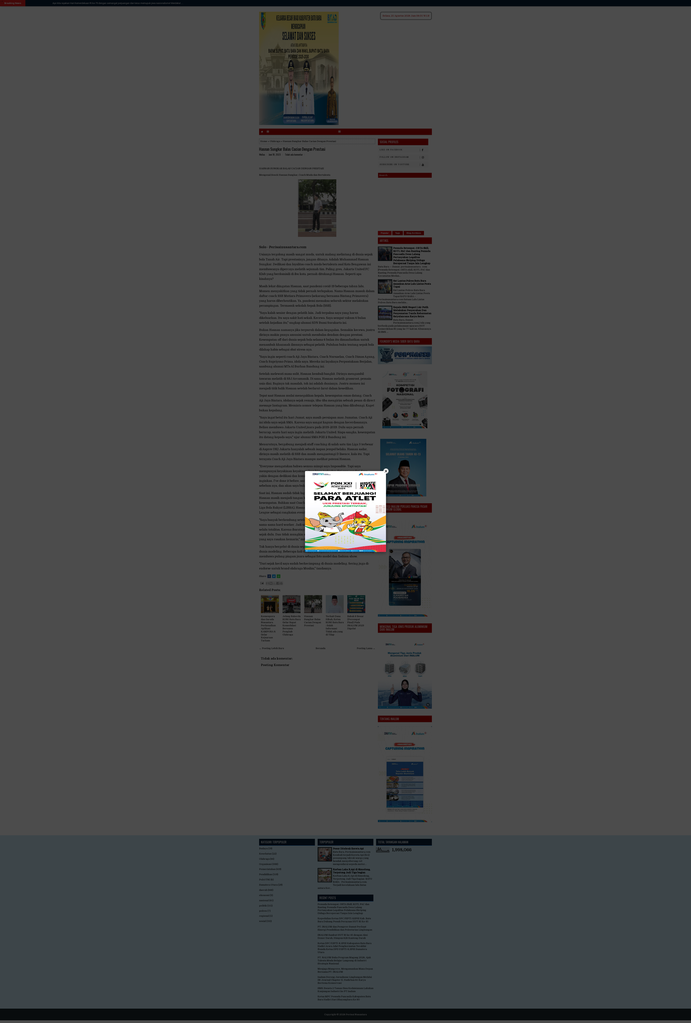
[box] (345, 511)
